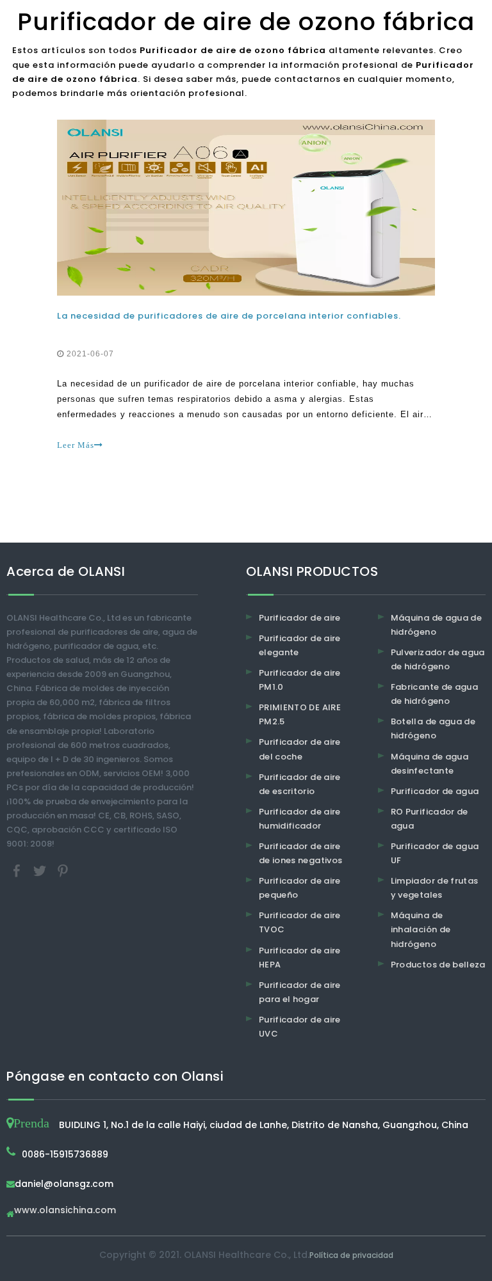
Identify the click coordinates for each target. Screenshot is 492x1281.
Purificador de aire (300, 618)
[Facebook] (17, 870)
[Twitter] (41, 870)
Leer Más (75, 445)
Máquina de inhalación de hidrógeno (421, 929)
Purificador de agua (435, 791)
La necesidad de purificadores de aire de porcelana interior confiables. (229, 316)
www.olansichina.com (65, 1210)
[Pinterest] (63, 870)
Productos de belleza (438, 965)
